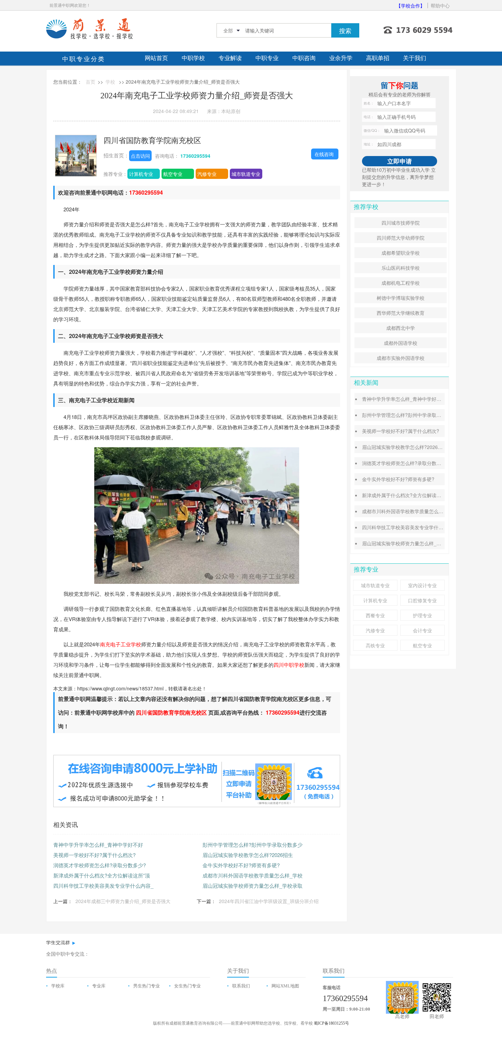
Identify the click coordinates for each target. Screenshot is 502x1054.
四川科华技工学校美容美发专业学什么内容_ (103, 885)
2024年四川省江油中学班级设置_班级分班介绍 (269, 901)
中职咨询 (304, 58)
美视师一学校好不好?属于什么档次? (94, 854)
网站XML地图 (285, 985)
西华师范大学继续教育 (400, 312)
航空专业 (172, 173)
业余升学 (340, 58)
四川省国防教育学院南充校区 (152, 140)
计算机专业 (141, 173)
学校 (110, 81)
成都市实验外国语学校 (400, 357)
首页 (90, 81)
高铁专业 (375, 645)
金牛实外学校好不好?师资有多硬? (241, 865)
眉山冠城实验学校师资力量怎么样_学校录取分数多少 (418, 543)
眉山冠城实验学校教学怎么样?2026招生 (248, 854)
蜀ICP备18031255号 (331, 1023)
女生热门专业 (187, 985)
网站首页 (156, 58)
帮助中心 (440, 5)
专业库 (99, 985)
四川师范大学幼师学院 (400, 237)
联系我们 (241, 985)
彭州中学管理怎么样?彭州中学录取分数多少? (410, 414)
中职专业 (267, 58)
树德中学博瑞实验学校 (400, 297)
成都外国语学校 (400, 342)
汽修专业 (207, 173)
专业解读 (230, 58)
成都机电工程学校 (400, 282)
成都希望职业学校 (400, 252)
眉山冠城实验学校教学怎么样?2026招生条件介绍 (414, 447)
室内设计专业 (422, 585)
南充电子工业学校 (120, 644)
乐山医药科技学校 (400, 267)
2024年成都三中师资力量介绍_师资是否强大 (122, 901)
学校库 (58, 985)
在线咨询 (324, 154)
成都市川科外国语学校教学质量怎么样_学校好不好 (416, 511)
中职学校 (193, 58)
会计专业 (422, 630)
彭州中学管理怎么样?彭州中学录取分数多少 (253, 844)
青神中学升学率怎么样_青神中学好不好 (98, 844)
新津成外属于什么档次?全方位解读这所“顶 (101, 875)
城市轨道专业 (246, 173)
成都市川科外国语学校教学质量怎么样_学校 (253, 875)
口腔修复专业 (422, 600)
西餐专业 (375, 615)
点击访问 (140, 155)
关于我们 (414, 58)
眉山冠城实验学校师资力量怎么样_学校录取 (253, 885)
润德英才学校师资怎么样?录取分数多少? (99, 865)
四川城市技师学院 (400, 222)
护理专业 (422, 615)
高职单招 (377, 58)
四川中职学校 (289, 664)
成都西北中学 (400, 327)
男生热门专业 (146, 985)
